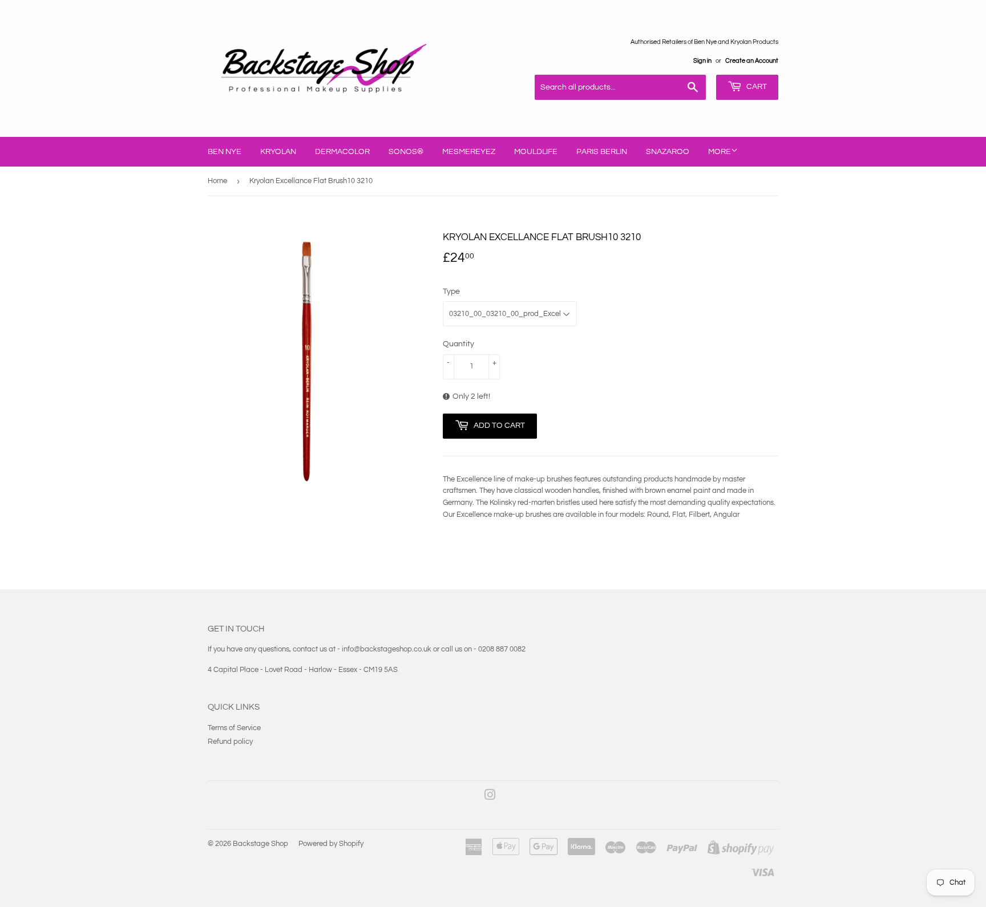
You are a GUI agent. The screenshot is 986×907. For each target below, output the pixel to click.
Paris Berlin (601, 152)
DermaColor (342, 152)
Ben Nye (224, 152)
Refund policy (230, 742)
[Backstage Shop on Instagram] (490, 797)
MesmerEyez (468, 152)
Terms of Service (234, 728)
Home (217, 181)
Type (451, 291)
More (719, 152)
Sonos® (406, 152)
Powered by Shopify (330, 844)
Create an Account (751, 61)
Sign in (702, 61)
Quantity (458, 344)
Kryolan (278, 152)
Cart (756, 87)
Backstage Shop (260, 844)
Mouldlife (535, 152)
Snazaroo (667, 152)
